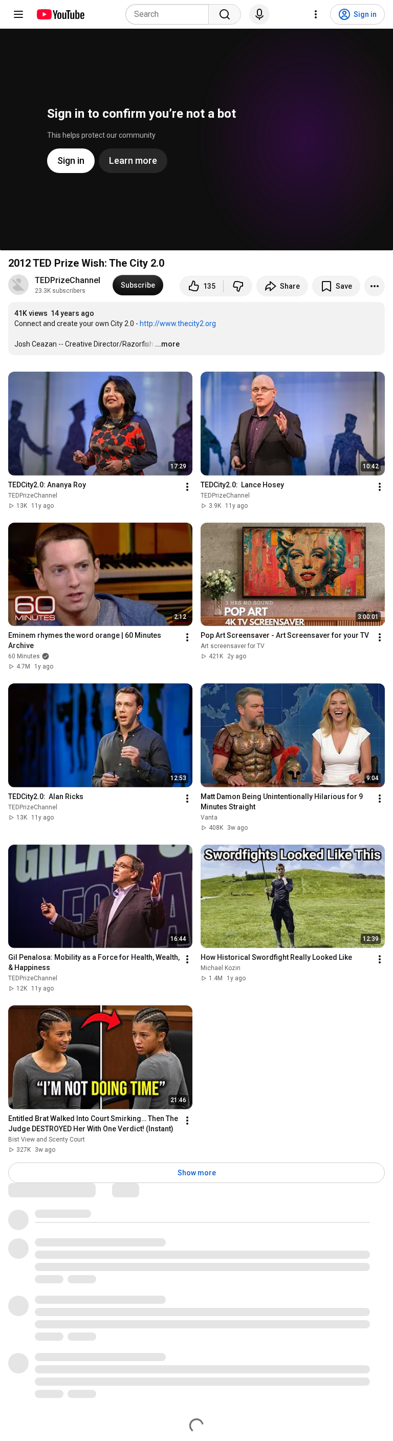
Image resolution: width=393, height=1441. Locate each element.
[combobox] (170, 14)
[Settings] (316, 14)
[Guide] (18, 14)
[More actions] (374, 286)
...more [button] (167, 344)
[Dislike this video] (238, 286)
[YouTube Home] (60, 14)
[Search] (224, 14)
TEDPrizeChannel (67, 280)
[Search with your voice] (259, 14)
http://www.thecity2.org (178, 323)
